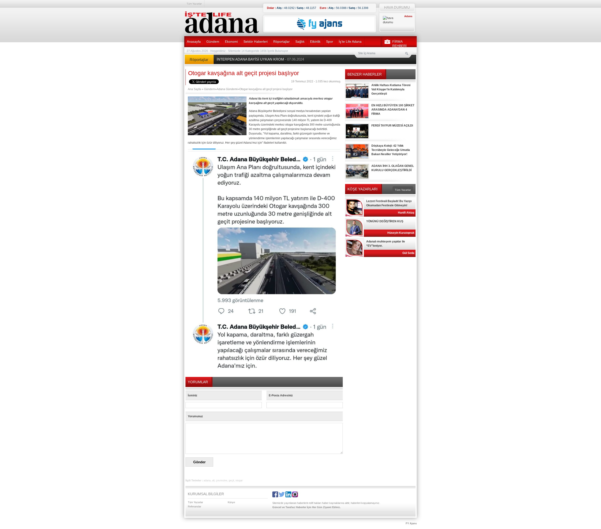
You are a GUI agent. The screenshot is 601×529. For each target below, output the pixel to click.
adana (207, 480)
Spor (329, 41)
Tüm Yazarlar (194, 3)
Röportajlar (281, 41)
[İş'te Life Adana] (221, 22)
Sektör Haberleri (255, 41)
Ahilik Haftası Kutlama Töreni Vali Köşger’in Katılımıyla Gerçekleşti (390, 89)
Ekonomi (231, 41)
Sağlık (299, 41)
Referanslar (194, 506)
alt (213, 480)
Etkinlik (315, 41)
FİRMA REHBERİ (399, 44)
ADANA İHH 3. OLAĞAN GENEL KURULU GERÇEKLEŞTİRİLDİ (392, 168)
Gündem (212, 41)
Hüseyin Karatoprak (400, 232)
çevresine (221, 480)
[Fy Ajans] (319, 30)
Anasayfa (194, 41)
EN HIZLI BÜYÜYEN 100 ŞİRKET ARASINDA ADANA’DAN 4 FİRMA (392, 109)
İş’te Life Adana (350, 41)
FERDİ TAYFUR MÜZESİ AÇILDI (392, 125)
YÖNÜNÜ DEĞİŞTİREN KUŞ (384, 221)
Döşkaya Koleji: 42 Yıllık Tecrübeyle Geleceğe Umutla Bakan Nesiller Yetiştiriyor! (390, 150)
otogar (239, 480)
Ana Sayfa (194, 89)
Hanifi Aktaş (406, 212)
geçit (231, 480)
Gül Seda (408, 253)
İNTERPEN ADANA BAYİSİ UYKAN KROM (260, 59)
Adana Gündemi (227, 89)
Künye (231, 502)
